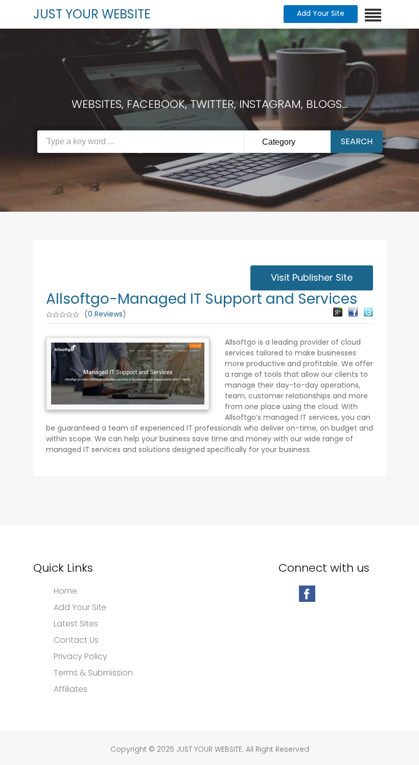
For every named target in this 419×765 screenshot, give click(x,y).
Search (357, 141)
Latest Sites (76, 623)
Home (65, 591)
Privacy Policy (80, 656)
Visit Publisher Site (312, 277)
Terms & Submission (93, 673)
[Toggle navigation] (373, 15)
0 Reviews (105, 314)
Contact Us (76, 640)
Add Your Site (320, 13)
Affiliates (70, 689)
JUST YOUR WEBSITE (91, 14)
